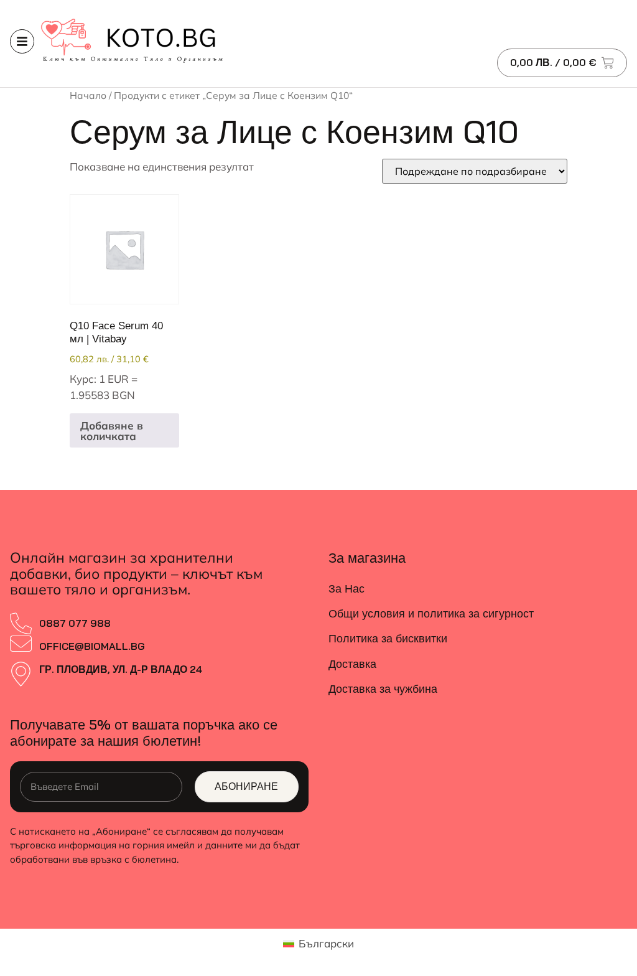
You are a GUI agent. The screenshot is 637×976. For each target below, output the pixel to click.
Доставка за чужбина (382, 689)
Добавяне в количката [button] (111, 431)
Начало (88, 95)
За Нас (346, 588)
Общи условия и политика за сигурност (431, 613)
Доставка (352, 664)
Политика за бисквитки (387, 638)
